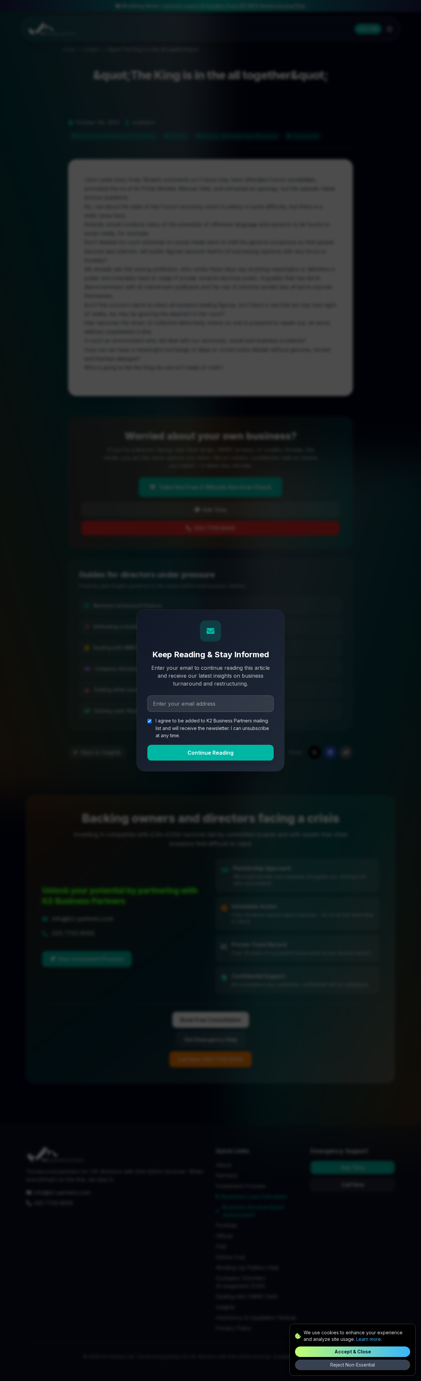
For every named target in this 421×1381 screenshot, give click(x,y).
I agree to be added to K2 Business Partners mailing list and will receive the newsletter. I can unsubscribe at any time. (212, 728)
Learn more (368, 1339)
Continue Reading (210, 752)
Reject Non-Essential (352, 1365)
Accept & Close (352, 1351)
